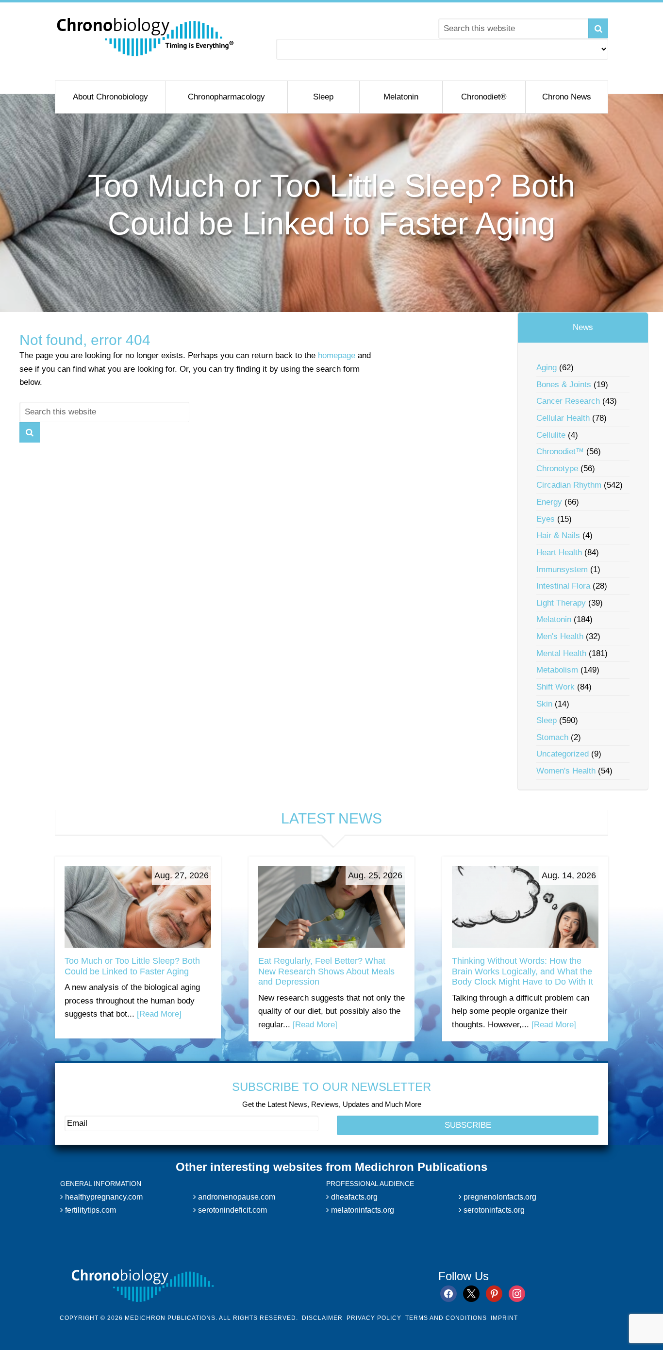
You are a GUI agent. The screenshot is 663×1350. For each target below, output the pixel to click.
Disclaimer (322, 1318)
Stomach (552, 737)
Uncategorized (562, 753)
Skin (544, 703)
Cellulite (550, 435)
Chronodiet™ (560, 451)
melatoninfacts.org (361, 1210)
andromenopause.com (235, 1197)
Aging (546, 367)
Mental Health (561, 653)
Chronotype (557, 468)
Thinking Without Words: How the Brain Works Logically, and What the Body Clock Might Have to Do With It (522, 971)
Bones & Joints (563, 384)
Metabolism (557, 670)
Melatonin (553, 619)
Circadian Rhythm (568, 485)
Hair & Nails (558, 535)
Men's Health (559, 636)
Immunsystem (562, 569)
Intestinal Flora (563, 586)
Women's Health (566, 770)
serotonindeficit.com (231, 1210)
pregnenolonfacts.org (499, 1197)
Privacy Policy (374, 1318)
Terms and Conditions (446, 1318)
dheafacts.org (353, 1197)
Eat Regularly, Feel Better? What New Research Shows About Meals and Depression (326, 971)
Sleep (546, 720)
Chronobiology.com (146, 36)
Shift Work (555, 686)
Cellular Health (563, 418)
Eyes (545, 519)
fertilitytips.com (89, 1210)
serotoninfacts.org (493, 1210)
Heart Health (559, 552)
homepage (336, 355)
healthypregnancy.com (103, 1197)
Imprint (504, 1318)
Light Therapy (561, 603)
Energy (549, 502)
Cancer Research (568, 401)
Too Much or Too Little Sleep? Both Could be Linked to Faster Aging (132, 966)
